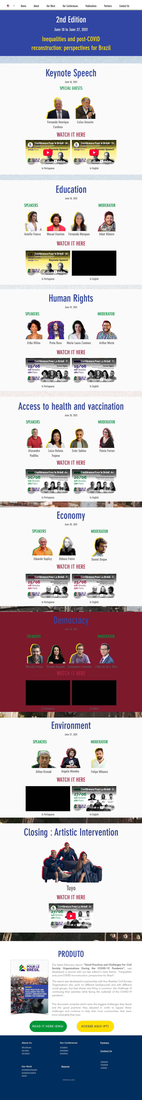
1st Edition (64, 1047)
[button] (38, 5)
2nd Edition (64, 1050)
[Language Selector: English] (11, 6)
